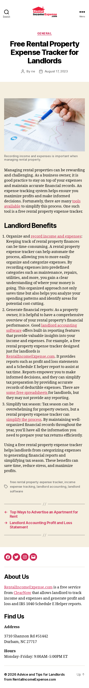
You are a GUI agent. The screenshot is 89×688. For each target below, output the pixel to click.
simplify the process (23, 419)
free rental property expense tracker (36, 482)
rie (33, 71)
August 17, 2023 (56, 71)
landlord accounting (51, 486)
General (44, 33)
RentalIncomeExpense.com (30, 356)
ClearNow (22, 593)
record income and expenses (56, 236)
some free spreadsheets (27, 392)
